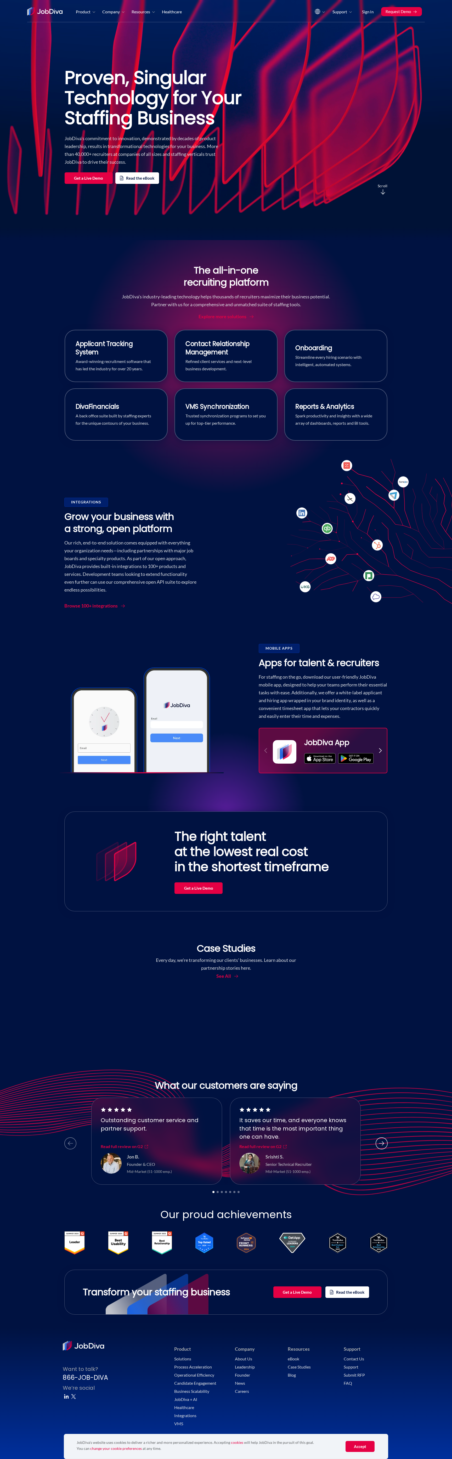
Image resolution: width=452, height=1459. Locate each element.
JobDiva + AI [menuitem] (185, 1399)
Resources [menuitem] (141, 11)
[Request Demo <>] (401, 5)
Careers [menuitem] (242, 1391)
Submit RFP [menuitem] (354, 1374)
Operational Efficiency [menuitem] (194, 1374)
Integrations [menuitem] (185, 1415)
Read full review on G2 (122, 1146)
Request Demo (398, 11)
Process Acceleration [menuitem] (193, 1366)
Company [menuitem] (111, 11)
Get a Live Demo (88, 178)
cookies (237, 1442)
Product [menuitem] (83, 11)
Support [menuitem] (339, 11)
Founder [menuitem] (242, 1374)
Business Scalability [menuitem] (191, 1391)
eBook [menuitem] (293, 1358)
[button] (380, 750)
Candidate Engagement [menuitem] (195, 1383)
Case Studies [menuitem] (299, 1366)
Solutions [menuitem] (182, 1358)
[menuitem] (319, 13)
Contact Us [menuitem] (354, 1358)
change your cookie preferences (116, 1448)
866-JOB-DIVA (85, 1377)
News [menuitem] (240, 1383)
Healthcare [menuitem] (172, 11)
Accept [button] (360, 1446)
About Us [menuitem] (243, 1358)
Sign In (368, 11)
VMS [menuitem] (178, 1423)
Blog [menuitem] (292, 1374)
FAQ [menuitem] (348, 1383)
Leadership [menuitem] (245, 1366)
